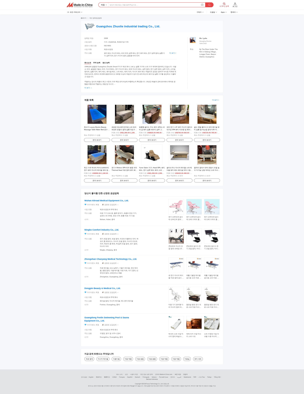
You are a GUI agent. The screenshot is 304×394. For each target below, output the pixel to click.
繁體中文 (107, 377)
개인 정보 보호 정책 (146, 374)
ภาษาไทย (202, 377)
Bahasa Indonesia (152, 379)
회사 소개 (119, 374)
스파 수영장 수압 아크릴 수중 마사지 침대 (211, 336)
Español (129, 377)
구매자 (199, 12)
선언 (126, 374)
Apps (223, 12)
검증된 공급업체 (111, 205)
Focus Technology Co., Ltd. (154, 384)
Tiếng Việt (217, 377)
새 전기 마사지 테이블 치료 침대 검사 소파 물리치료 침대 (176, 277)
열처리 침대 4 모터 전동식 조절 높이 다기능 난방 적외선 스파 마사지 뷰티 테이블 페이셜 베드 (207, 170)
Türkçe (209, 377)
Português (146, 377)
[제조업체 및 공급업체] (79, 4)
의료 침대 (89, 359)
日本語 (114, 377)
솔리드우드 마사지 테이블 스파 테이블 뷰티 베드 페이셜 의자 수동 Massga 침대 (179, 170)
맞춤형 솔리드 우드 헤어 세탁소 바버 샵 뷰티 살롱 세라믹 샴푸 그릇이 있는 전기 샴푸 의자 (152, 129)
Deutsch (137, 377)
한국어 (173, 377)
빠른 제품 (178, 374)
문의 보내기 (97, 140)
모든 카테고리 (75, 12)
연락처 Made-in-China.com (163, 374)
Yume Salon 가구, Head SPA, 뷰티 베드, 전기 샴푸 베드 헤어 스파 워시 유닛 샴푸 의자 (152, 170)
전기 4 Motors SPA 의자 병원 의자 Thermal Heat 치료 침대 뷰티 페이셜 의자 (124, 170)
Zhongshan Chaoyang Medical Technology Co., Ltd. (110, 259)
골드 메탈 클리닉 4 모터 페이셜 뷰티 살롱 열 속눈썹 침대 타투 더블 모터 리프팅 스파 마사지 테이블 (206, 129)
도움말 (212, 12)
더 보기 (172, 53)
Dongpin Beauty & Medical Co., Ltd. (102, 288)
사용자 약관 (134, 374)
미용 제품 (128, 359)
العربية (179, 377)
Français (122, 377)
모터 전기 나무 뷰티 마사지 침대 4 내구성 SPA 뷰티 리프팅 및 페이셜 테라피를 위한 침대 (179, 129)
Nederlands (187, 377)
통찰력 (185, 374)
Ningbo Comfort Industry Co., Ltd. (101, 230)
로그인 (235, 6)
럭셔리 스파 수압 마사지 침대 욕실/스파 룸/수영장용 (176, 336)
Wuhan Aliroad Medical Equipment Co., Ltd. (106, 200)
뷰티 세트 (198, 359)
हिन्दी (195, 377)
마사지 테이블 (103, 359)
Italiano (154, 377)
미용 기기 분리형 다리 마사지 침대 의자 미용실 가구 (176, 307)
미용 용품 (140, 359)
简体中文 (99, 377)
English (91, 377)
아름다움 (116, 359)
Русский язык (163, 377)
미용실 (187, 359)
